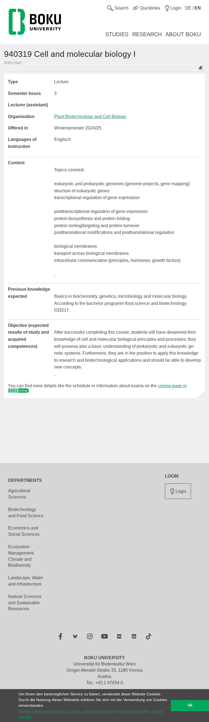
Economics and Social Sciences (23, 531)
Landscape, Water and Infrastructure (25, 580)
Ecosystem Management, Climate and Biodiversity (21, 556)
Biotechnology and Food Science (26, 512)
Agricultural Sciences (19, 493)
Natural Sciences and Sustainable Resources (24, 602)
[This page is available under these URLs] (201, 68)
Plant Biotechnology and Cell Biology (90, 116)
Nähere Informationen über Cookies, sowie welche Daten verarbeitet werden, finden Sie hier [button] (91, 714)
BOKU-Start (12, 63)
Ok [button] (190, 705)
